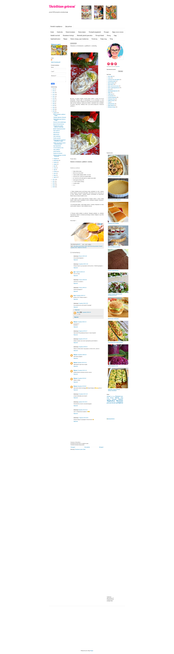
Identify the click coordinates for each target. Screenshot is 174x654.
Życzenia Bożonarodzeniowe (58, 124)
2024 (53, 92)
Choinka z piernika (57, 138)
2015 (53, 109)
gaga (74, 271)
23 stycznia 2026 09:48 (83, 417)
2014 (53, 111)
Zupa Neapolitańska (57, 145)
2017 (53, 105)
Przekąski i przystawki (95, 32)
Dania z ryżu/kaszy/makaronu (113, 87)
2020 (53, 100)
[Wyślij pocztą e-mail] (85, 244)
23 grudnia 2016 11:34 (86, 312)
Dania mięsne (82, 32)
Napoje (65, 39)
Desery (109, 35)
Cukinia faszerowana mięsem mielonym (115, 342)
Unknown (75, 321)
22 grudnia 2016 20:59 (83, 303)
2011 (53, 183)
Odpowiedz (76, 259)
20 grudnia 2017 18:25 (83, 346)
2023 (53, 94)
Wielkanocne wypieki (56, 44)
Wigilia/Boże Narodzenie (82, 247)
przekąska (96, 246)
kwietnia (55, 171)
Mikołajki (112, 397)
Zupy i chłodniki (111, 105)
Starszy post (101, 447)
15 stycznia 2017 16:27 (83, 331)
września (55, 162)
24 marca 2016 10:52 (83, 279)
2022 (53, 96)
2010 (53, 185)
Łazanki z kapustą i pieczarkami (59, 128)
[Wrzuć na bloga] (86, 244)
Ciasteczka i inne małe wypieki (113, 79)
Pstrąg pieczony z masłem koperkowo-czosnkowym (58, 126)
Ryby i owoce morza (117, 32)
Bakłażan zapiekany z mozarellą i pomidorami (59, 156)
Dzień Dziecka (113, 396)
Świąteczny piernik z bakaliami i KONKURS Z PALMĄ (59, 140)
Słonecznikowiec (56, 132)
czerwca (55, 167)
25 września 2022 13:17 (83, 394)
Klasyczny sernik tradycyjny (113, 223)
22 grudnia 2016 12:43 (80, 295)
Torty (111, 39)
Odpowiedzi (77, 309)
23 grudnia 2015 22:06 (83, 264)
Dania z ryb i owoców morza (113, 86)
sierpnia (55, 164)
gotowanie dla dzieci (111, 402)
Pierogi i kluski (99, 35)
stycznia (55, 177)
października (56, 160)
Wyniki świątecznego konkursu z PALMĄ (59, 120)
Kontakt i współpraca (56, 26)
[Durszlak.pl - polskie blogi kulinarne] (111, 418)
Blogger (91, 650)
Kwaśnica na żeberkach (57, 153)
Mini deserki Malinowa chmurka (114, 246)
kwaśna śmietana (81, 246)
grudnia (55, 112)
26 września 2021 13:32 (82, 370)
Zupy (115, 35)
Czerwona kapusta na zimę (58, 147)
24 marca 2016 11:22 (83, 287)
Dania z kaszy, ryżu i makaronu (79, 39)
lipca (55, 166)
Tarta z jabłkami (56, 149)
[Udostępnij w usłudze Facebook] (89, 244)
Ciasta (52, 32)
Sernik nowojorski (56, 151)
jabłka (77, 246)
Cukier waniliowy (56, 136)
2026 (53, 89)
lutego (55, 175)
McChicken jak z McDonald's (113, 318)
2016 (53, 107)
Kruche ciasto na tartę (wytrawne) (114, 199)
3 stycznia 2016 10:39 (80, 271)
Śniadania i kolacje (68, 35)
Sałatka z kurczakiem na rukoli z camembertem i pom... (59, 143)
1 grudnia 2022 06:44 (83, 401)
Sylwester (117, 397)
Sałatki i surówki (55, 35)
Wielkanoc (120, 399)
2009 (53, 186)
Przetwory (94, 39)
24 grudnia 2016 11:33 (82, 321)
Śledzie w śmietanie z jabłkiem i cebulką (59, 115)
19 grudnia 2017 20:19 (83, 338)
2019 (53, 101)
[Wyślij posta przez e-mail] (83, 244)
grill (117, 402)
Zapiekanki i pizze (55, 39)
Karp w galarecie (56, 130)
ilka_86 (78, 312)
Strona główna (87, 447)
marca (55, 173)
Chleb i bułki (110, 76)
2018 (53, 103)
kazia (75, 295)
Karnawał (117, 396)
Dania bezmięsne (70, 32)
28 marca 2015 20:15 (83, 256)
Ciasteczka (60, 32)
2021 (53, 98)
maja (55, 169)
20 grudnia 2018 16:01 (82, 354)
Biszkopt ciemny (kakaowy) (113, 270)
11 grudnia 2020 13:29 (82, 362)
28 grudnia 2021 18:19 (82, 386)
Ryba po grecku (56, 134)
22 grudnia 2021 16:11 (82, 378)
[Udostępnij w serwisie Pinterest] (90, 244)
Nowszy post (73, 447)
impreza (120, 403)
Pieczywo (106, 32)
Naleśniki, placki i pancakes (84, 35)
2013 (53, 179)
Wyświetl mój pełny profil (55, 62)
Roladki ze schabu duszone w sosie (114, 176)
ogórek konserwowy (91, 246)
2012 (53, 181)
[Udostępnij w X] (88, 244)
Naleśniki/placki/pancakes (113, 90)
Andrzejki (108, 396)
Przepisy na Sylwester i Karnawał (59, 117)
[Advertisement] (87, 473)
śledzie (76, 247)
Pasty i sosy (103, 39)
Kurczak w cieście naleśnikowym (59, 122)
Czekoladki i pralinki (112, 81)
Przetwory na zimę (111, 99)
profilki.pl (118, 66)
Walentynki (114, 399)
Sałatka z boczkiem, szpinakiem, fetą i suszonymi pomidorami (115, 294)
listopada (55, 158)
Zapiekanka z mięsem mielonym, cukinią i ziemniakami (114, 390)
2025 (53, 90)
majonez (86, 246)
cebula (74, 246)
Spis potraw (68, 26)
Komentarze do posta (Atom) (80, 449)
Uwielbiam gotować (62, 6)
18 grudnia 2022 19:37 (83, 409)
